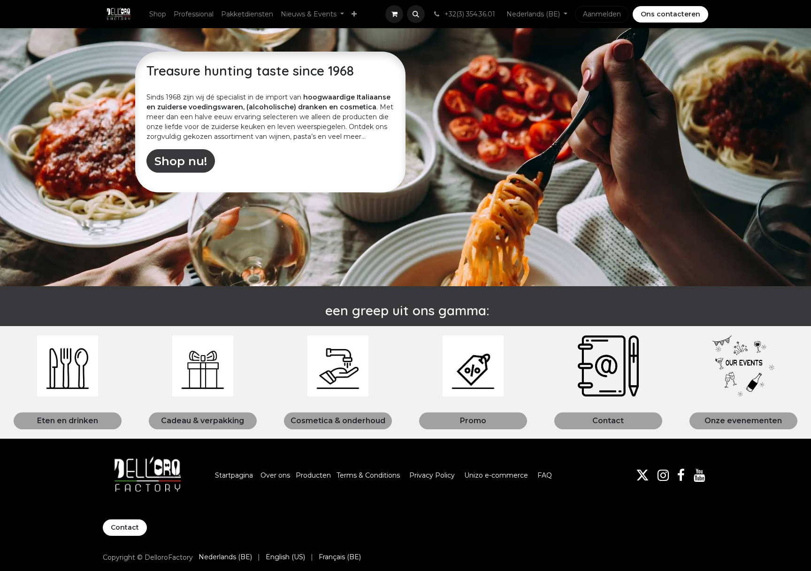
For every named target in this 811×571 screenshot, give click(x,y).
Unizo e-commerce (496, 475)
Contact (608, 420)
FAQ (544, 475)
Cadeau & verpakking (202, 420)
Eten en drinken (67, 420)
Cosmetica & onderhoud (338, 420)
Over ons (275, 475)
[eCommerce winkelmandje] (394, 14)
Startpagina (234, 475)
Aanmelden (602, 14)
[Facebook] (681, 475)
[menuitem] (157, 14)
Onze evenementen (743, 420)
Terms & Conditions (369, 475)
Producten (313, 475)
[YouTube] (699, 475)
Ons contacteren (670, 14)
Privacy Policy (432, 475)
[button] (416, 14)
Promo (473, 420)
